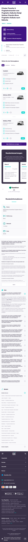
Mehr (15, 512)
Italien (19, 518)
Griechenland (23, 518)
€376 (23, 138)
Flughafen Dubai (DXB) (6, 503)
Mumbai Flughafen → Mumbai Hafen (8, 430)
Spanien (15, 518)
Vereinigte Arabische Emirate (7, 521)
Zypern (16, 520)
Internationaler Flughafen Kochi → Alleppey (9, 437)
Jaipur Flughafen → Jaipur (6, 398)
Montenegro (8, 520)
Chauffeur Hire (7, 475)
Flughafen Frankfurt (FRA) (21, 506)
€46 (23, 88)
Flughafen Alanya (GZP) (14, 499)
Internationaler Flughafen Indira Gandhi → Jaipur (10, 433)
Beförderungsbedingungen (16, 533)
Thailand (12, 520)
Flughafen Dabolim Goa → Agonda (8, 435)
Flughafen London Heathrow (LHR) (8, 512)
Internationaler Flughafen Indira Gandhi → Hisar (10, 405)
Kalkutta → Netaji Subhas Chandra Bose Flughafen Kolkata (12, 395)
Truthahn (11, 518)
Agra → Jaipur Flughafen (6, 428)
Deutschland (4, 523)
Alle (3, 65)
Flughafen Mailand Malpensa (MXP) (8, 509)
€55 (23, 112)
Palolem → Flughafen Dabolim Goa (8, 400)
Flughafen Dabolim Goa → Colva (7, 419)
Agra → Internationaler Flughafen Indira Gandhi (10, 409)
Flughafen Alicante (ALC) (14, 503)
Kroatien (17, 521)
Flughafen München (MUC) (17, 507)
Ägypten (13, 521)
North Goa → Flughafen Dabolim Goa (8, 414)
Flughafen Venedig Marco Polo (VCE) (8, 511)
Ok (25, 538)
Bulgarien (21, 521)
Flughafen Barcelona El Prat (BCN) (19, 504)
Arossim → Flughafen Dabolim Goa (8, 407)
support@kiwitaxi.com (9, 480)
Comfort (7, 65)
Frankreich (3, 520)
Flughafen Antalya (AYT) (6, 501)
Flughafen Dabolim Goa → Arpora (7, 440)
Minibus (13, 65)
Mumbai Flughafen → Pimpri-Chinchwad (9, 442)
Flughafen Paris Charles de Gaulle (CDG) (9, 506)
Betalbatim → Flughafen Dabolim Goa (8, 423)
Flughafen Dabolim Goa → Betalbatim (8, 421)
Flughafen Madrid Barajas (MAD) (7, 504)
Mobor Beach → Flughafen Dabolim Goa (9, 402)
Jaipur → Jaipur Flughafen (6, 426)
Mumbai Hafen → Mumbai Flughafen (8, 412)
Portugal (8, 523)
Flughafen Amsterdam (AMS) (7, 507)
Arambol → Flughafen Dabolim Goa (8, 416)
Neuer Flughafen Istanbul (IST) (16, 501)
